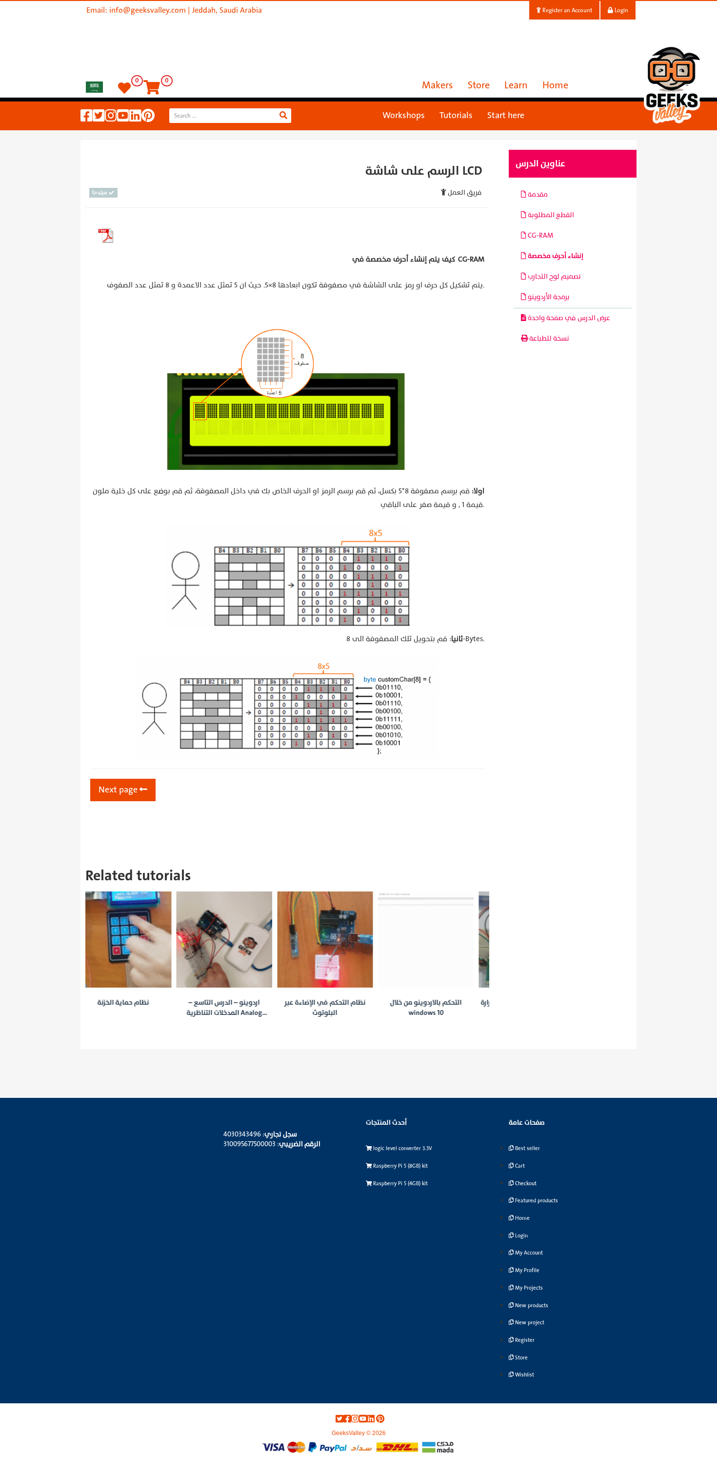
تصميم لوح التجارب (553, 276)
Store (479, 85)
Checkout (525, 1183)
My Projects (528, 1288)
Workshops (403, 115)
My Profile (526, 1270)
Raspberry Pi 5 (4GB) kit (400, 1183)
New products (531, 1305)
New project (529, 1322)
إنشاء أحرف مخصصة (554, 256)
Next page (119, 789)
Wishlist (524, 1374)
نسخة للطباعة (548, 338)
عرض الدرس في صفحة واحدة (568, 318)
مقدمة (537, 194)
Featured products (536, 1200)
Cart (519, 1166)
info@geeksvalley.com (147, 10)
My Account (528, 1252)
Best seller (527, 1148)
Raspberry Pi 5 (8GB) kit (400, 1166)
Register (524, 1340)
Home (555, 85)
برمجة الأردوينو (548, 297)
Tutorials (456, 115)
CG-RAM (539, 235)
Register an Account (566, 10)
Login (620, 10)
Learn (516, 85)
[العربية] (94, 86)
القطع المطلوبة (550, 215)
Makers (437, 85)
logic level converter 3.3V (402, 1148)
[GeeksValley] (673, 84)
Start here (505, 115)
